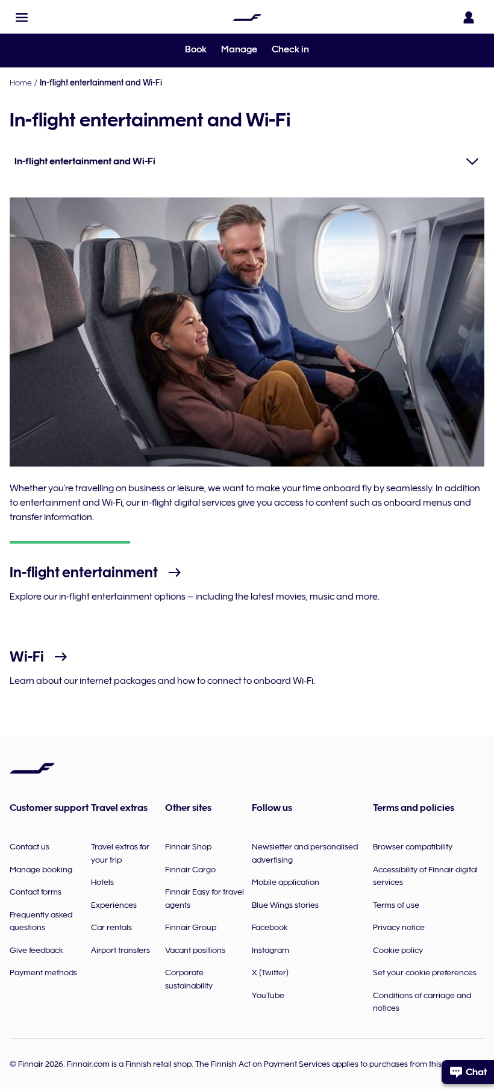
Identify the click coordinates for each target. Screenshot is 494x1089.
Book (196, 49)
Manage (239, 49)
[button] (22, 17)
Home (21, 82)
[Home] (247, 17)
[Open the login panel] (468, 17)
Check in (290, 49)
